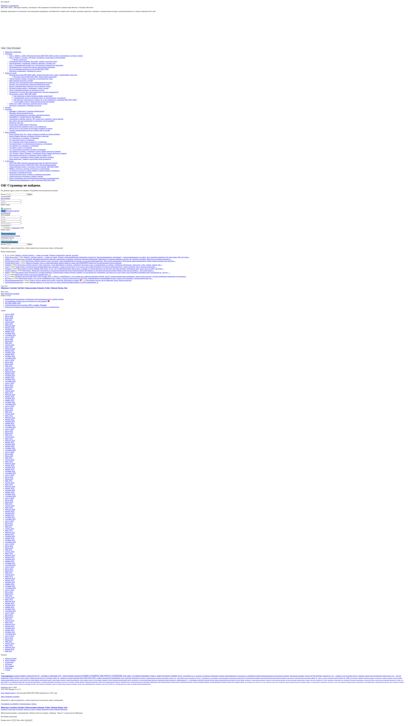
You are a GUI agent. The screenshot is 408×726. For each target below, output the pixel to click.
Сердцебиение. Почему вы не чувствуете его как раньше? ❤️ (27, 301)
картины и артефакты (247, 676)
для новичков (7, 676)
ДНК (347, 678)
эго (139, 680)
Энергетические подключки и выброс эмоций (26, 176)
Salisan (7, 259)
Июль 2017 (9, 523)
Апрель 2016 (9, 552)
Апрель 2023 (9, 391)
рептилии (135, 680)
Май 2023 (8, 389)
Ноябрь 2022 (9, 400)
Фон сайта (21, 720)
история (165, 676)
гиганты (20, 684)
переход (286, 676)
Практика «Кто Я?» (16, 123)
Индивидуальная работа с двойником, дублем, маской (29, 88)
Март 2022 (9, 416)
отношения (123, 682)
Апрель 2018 (9, 506)
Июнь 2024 (9, 364)
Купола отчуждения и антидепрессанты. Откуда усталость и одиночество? (32, 307)
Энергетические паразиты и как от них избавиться (27, 126)
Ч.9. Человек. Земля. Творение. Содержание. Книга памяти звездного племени (38, 153)
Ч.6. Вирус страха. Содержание (20, 147)
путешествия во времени (258, 680)
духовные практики (140, 676)
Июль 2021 (9, 431)
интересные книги (46, 680)
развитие (319, 680)
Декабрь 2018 (10, 490)
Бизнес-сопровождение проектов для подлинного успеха (30, 86)
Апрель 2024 (9, 368)
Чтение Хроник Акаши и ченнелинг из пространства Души (31, 79)
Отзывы (8, 107)
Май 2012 (8, 641)
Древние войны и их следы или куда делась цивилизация (64, 282)
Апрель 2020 (9, 460)
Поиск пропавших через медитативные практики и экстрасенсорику (34, 178)
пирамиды (393, 680)
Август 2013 (9, 613)
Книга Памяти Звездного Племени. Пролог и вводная (29, 136)
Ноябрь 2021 (9, 423)
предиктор (290, 678)
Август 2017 (9, 521)
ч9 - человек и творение (47, 676)
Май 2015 (8, 573)
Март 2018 (9, 507)
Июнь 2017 (9, 525)
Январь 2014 (9, 603)
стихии (16, 684)
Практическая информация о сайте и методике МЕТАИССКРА (32, 180)
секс (264, 682)
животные (331, 680)
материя (64, 684)
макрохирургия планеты (227, 680)
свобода (258, 682)
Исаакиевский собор (146, 684)
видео (180, 676)
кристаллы (387, 676)
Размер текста (6, 720)
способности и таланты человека (196, 676)
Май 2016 (8, 550)
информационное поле (90, 684)
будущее (324, 680)
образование (146, 682)
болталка (352, 680)
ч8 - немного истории (65, 678)
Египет (110, 680)
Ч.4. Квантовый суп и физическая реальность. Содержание (30, 144)
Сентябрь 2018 (10, 496)
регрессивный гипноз (369, 682)
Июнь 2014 (9, 594)
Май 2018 (8, 504)
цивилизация (150, 678)
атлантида (269, 680)
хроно (339, 682)
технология (367, 680)
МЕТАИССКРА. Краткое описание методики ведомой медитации (33, 163)
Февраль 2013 (10, 624)
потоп (233, 682)
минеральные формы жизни (10, 680)
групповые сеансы (120, 684)
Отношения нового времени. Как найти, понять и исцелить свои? (33, 61)
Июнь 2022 (9, 410)
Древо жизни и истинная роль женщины (85, 267)
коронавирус (42, 684)
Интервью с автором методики (20, 172)
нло (342, 680)
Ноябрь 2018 (9, 492)
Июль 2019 (9, 477)
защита (100, 682)
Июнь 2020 (9, 456)
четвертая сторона (226, 682)
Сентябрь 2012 (10, 634)
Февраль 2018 (10, 509)
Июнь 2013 (9, 617)
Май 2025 (8, 343)
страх (81, 680)
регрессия (309, 676)
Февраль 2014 (10, 601)
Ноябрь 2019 (9, 469)
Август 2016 (9, 544)
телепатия (59, 684)
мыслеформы (359, 680)
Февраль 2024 (10, 372)
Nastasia (8, 265)
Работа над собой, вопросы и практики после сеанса (28, 103)
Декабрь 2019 (10, 467)
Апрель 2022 (9, 414)
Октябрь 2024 (10, 356)
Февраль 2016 (10, 555)
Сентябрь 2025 (10, 335)
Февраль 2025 (10, 349)
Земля (17, 678)
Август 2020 (9, 452)
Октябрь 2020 (10, 448)
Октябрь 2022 (10, 402)
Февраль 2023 (10, 394)
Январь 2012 (9, 649)
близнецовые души (155, 682)
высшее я (192, 678)
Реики (2, 684)
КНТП (110, 684)
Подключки (317, 676)
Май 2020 (8, 458)
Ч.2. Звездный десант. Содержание (22, 140)
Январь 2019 (9, 488)
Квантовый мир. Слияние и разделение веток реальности (30, 159)
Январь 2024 (9, 373)
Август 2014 (9, 590)
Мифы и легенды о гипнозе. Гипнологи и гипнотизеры (29, 169)
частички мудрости (60, 682)
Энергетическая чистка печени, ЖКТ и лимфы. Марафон (26, 305)
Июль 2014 (9, 592)
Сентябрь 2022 (10, 404)
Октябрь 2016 (10, 540)
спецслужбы (23, 680)
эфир (390, 682)
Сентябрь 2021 (10, 427)
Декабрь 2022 (10, 398)
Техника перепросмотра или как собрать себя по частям (29, 130)
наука (91, 680)
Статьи (7, 670)
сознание (173, 676)
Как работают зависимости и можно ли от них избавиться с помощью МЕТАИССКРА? (45, 100)
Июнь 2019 (9, 479)
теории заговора (387, 678)
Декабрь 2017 (10, 513)
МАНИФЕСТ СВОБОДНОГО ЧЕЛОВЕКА (25, 117)
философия (311, 678)
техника (54, 684)
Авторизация (5, 213)
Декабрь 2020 (10, 444)
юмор (104, 682)
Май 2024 (8, 366)
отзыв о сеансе (155, 676)
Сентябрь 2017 (10, 519)
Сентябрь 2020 (10, 450)
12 (56, 684)
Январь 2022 (9, 419)
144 (106, 684)
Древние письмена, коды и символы (74, 263)
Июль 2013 (9, 615)
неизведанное (301, 680)
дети (122, 678)
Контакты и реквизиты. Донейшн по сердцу (25, 71)
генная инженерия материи (382, 682)
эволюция (294, 676)
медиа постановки (291, 680)
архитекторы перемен (278, 680)
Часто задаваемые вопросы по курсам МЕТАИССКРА (29, 69)
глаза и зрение (127, 684)
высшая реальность (166, 682)
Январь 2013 (9, 626)
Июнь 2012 (9, 640)
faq (345, 678)
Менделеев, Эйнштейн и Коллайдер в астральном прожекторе (88, 270)
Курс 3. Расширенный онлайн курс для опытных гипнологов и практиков (36, 65)
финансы (115, 680)
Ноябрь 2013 (9, 607)
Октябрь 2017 (10, 517)
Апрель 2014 (9, 597)
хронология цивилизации (32, 682)
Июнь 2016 (9, 548)
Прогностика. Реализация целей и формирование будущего (30, 82)
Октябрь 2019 (10, 471)
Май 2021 (8, 435)
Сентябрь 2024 (10, 358)
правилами (16, 228)
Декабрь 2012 (10, 628)
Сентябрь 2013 (10, 611)
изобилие (346, 680)
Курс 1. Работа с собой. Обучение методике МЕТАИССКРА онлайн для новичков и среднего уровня (46, 56)
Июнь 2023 (9, 387)
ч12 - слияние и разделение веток (344, 676)
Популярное (9, 666)
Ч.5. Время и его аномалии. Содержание (24, 146)
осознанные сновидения (17, 682)
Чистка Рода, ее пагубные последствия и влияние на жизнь (30, 128)
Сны (29, 680)
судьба (335, 682)
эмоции (77, 682)
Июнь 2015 (9, 571)
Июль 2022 (9, 408)
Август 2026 (9, 314)
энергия (297, 678)
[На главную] (9, 28)
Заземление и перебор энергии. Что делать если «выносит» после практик (36, 119)
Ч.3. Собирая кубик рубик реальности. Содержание (28, 142)
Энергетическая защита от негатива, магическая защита (29, 115)
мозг (277, 682)
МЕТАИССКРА (90, 678)
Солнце (398, 680)
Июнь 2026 (9, 318)
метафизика (116, 678)
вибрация (343, 682)
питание (82, 682)
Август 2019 (9, 475)
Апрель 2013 (9, 620)
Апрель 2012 (9, 643)
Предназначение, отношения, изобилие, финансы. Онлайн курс (32, 63)
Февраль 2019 (10, 486)
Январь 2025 (9, 350)
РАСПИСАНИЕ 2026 (13, 303)
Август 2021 (9, 429)
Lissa (7, 267)
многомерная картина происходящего (273, 678)
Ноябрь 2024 (9, 354)
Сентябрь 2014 (10, 588)
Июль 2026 (9, 316)
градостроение (397, 678)
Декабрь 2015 (10, 559)
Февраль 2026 (10, 326)
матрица (301, 676)
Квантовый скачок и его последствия (33, 274)
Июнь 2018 (9, 502)
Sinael (7, 272)
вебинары (401, 682)
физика (37, 680)
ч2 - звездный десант (181, 678)
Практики (8, 668)
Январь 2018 (9, 511)
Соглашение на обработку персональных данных (19, 704)
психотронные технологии (227, 678)
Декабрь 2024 (10, 352)
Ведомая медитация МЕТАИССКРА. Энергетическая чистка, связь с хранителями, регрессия (43, 75)
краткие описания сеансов (165, 678)
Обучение (8, 54)
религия (330, 678)
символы (287, 682)
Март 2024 (9, 370)
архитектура (241, 678)
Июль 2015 (9, 569)
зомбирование (181, 680)
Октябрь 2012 (10, 632)
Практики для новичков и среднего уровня (75, 684)
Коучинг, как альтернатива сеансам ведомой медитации (29, 84)
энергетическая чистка (137, 682)
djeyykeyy (8, 278)
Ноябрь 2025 (9, 331)
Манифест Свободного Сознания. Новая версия (26, 111)
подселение (354, 678)
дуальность (378, 678)
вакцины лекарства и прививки (298, 682)
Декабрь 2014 (10, 582)
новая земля (282, 682)
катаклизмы (249, 682)
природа (86, 680)
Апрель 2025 (9, 345)
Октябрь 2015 (10, 563)
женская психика (368, 678)
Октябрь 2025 (10, 333)
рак (245, 682)
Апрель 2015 (9, 574)
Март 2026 (9, 324)
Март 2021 (9, 439)
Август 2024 (9, 360)
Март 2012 (9, 645)
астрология (330, 682)
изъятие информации (215, 682)
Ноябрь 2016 (9, 538)
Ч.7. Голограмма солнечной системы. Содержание (27, 149)
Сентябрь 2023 (10, 381)
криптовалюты (48, 684)
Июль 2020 (9, 454)
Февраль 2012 (10, 647)
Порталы (304, 678)
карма (367, 676)
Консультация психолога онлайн (21, 80)
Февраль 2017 (10, 532)
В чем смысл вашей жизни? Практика (23, 125)
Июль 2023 (9, 385)
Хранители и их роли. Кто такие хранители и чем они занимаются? (33, 92)
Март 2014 (9, 599)
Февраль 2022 (10, 417)
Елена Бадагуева (11, 257)
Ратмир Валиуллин (12, 261)
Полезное (8, 109)
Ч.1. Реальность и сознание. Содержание (24, 138)
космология (337, 680)
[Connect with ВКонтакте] (2, 207)
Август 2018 (9, 498)
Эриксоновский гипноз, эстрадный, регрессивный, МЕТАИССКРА (34, 167)
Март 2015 (9, 576)
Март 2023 (9, 393)
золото (37, 684)
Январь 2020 (9, 465)
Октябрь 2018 (10, 494)
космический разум (125, 680)
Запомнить (7, 209)
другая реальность (315, 682)
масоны (242, 682)
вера (108, 684)
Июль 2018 (9, 500)
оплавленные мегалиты (186, 682)
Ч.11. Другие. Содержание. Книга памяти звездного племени (31, 157)
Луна (254, 682)
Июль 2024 (9, 362)
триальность (395, 682)
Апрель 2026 (9, 322)
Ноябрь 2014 (9, 584)
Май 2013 (8, 619)
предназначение (376, 676)
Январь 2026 (9, 327)
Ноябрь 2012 (9, 630)
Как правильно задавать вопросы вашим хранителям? (33, 96)
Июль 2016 (9, 546)
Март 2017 (9, 530)
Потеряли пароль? (12, 211)
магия (258, 676)
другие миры (97, 680)
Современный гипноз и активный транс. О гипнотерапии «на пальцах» (40, 98)
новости (63, 680)
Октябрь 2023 (10, 379)
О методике (9, 161)
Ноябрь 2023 (9, 377)
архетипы (11, 684)
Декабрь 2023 (10, 375)
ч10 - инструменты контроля (70, 676)
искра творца (56, 680)
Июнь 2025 (9, 341)
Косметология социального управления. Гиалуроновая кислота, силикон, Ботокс (34, 299)
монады (6, 684)
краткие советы (175, 682)
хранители (326, 676)
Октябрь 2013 (10, 609)
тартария (237, 682)
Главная (4, 709)
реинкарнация (267, 676)
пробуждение (338, 678)
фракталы (117, 682)
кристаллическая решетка (149, 680)
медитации (200, 682)
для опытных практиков (136, 684)
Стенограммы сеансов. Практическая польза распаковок (34, 102)
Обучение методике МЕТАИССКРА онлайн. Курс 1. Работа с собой (101, 276)
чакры (307, 680)
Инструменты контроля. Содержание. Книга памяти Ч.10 (30, 155)
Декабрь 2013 (10, 605)
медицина (135, 678)
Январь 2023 (9, 396)
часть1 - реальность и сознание (207, 678)
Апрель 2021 (9, 437)
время (167, 680)
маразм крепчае (110, 682)
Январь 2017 (9, 534)
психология (278, 676)
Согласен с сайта (13, 228)
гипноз (26, 678)
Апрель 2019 (9, 483)
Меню (3, 48)
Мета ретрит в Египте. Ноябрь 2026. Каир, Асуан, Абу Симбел (90, 269)
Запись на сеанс (11, 73)
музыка (103, 684)
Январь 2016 (9, 557)
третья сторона (214, 680)
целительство (323, 682)
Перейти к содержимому (10, 5)
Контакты (63, 709)
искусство (313, 680)
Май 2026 (8, 320)
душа (22, 678)
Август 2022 (9, 406)
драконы (104, 680)
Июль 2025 (9, 339)
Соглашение (6, 226)
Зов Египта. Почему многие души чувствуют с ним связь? (101, 261)
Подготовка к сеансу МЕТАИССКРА (22, 94)
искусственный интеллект (29, 684)
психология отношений (382, 680)
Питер (373, 680)
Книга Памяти (10, 132)
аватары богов (78, 678)
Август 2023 (9, 383)
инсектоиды (269, 682)
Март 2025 (9, 347)
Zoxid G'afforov (10, 270)
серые (32, 680)
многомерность (231, 676)
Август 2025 (9, 337)
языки (242, 680)
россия (128, 682)
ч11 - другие (396, 676)
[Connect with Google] (1, 207)
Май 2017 (8, 527)
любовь (360, 678)
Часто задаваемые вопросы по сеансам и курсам (26, 90)
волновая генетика (351, 682)
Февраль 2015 (10, 578)
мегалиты (142, 678)
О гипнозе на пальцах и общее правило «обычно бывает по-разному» (34, 170)
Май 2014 (8, 596)
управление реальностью (91, 682)
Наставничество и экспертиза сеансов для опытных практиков (32, 67)
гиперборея (98, 684)
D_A (6, 255)
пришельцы (161, 680)
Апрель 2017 (9, 529)
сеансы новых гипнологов (25, 676)
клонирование (359, 682)
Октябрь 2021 (10, 425)
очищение (214, 676)
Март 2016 (9, 553)
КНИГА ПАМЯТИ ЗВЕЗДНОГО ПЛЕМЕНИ (102, 676)
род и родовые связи (49, 678)
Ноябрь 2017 (9, 515)
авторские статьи (7, 678)
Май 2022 (8, 412)
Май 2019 (8, 481)
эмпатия (308, 682)
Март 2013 (9, 622)
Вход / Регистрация (14, 48)
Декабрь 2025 (10, 329)
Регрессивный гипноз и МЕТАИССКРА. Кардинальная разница (32, 165)
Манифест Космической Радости (21, 113)
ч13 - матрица (70, 682)
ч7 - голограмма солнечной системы (198, 680)
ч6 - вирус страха (321, 678)
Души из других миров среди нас (80, 280)
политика (247, 680)
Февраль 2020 (10, 463)
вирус (114, 684)
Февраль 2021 (10, 440)
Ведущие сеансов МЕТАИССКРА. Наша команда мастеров (35, 77)
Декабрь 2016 (10, 536)
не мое (238, 680)
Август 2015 (9, 567)
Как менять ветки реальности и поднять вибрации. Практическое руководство (93, 272)
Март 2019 (9, 484)
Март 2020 (9, 462)
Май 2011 (8, 651)
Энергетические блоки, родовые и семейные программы (30, 174)
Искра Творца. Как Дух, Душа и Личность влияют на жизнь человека (34, 134)
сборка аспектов (36, 678)
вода (261, 682)
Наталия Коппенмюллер (14, 280)
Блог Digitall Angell (8, 693)
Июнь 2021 (9, 433)
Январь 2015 (9, 580)
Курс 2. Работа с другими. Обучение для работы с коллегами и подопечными (37, 58)
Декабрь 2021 (10, 421)
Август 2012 (9, 636)
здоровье (360, 676)
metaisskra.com (6, 687)
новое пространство (73, 680)
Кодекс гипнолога (20, 59)
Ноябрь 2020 (9, 446)
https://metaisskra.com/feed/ (10, 294)
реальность (172, 680)
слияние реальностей (104, 678)
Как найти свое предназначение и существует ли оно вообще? (31, 121)
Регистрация (5, 198)
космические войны (253, 678)
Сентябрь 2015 (10, 565)
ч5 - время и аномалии (47, 682)
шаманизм (206, 682)
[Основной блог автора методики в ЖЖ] (9, 44)
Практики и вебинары (13, 52)
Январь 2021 (9, 442)
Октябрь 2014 (10, 586)
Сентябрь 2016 (10, 542)
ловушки (195, 682)
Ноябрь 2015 (9, 561)
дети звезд (127, 676)
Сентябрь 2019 (10, 473)
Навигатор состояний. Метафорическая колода (94, 259)
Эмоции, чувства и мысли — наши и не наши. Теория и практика (46, 255)
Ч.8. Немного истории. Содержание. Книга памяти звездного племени (35, 151)
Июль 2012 (9, 638)
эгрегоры (128, 678)
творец (222, 676)
